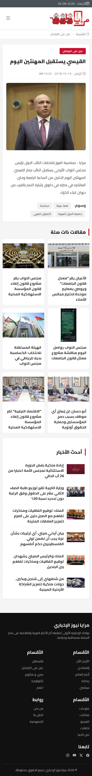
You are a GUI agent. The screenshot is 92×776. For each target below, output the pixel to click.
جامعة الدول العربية (70, 213)
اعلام (40, 687)
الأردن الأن (82, 661)
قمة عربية (62, 205)
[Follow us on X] (81, 755)
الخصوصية (36, 721)
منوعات (84, 708)
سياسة (44, 205)
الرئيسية (81, 34)
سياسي (84, 687)
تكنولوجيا (37, 681)
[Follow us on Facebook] (87, 755)
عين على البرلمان (60, 34)
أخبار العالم (82, 674)
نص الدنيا (83, 735)
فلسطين (37, 661)
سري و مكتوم (34, 674)
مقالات (84, 715)
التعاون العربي (42, 213)
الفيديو (84, 721)
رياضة (85, 681)
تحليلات (84, 728)
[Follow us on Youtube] (74, 755)
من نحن (38, 708)
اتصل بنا (38, 715)
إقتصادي (83, 668)
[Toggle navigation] (8, 18)
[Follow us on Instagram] (67, 755)
